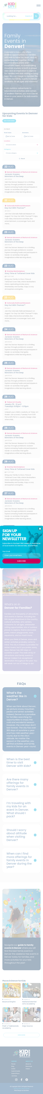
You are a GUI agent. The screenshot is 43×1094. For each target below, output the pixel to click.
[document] (21, 547)
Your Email (6, 551)
